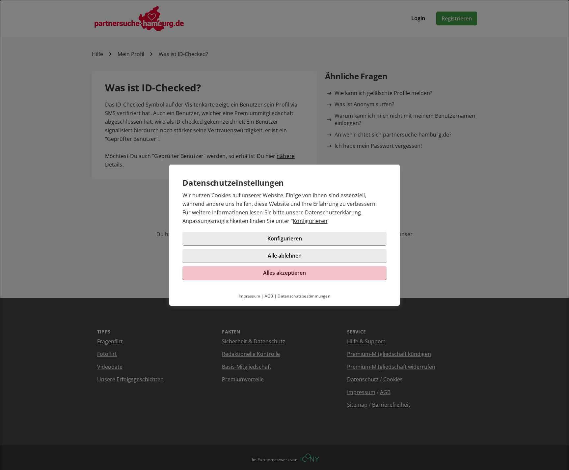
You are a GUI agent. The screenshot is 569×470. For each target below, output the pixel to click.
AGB (269, 296)
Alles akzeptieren (284, 272)
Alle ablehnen (285, 255)
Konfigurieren (310, 221)
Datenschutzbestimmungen (304, 296)
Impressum (249, 296)
